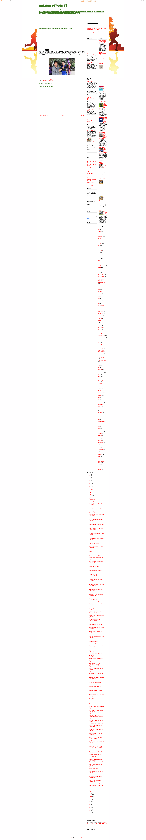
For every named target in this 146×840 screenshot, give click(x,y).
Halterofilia (99, 325)
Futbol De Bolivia (102, 40)
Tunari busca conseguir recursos (95, 769)
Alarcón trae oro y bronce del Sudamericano (94, 644)
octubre (91, 492)
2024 (90, 477)
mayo (91, 791)
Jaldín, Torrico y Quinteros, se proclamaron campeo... (94, 684)
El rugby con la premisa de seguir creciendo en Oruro (95, 620)
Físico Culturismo (101, 305)
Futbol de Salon (62, 13)
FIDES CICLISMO (90, 182)
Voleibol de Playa (101, 467)
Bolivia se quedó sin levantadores (95, 566)
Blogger (82, 837)
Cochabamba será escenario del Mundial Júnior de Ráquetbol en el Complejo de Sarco (96, 29)
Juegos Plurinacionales (102, 357)
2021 (90, 481)
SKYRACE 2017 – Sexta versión (95, 682)
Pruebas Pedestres (101, 421)
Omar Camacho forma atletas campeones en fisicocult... (94, 664)
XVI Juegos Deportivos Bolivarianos (91, 168)
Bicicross (99, 248)
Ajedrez (96, 11)
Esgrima (99, 296)
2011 (90, 807)
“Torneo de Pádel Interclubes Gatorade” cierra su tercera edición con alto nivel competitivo (96, 35)
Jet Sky (99, 338)
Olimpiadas (55, 13)
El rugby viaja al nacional (91, 130)
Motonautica (100, 386)
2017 (90, 488)
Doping (99, 289)
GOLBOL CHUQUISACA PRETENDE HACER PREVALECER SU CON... (95, 747)
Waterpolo (99, 469)
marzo (91, 794)
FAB (98, 301)
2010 (90, 809)
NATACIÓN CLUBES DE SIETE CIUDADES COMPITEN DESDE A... (96, 755)
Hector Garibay (100, 327)
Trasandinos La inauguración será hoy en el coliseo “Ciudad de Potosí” (92, 120)
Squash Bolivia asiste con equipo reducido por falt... (95, 783)
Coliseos (99, 272)
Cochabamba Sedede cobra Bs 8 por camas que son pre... (96, 635)
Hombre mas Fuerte (101, 335)
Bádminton (100, 240)
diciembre (91, 489)
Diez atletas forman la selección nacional (96, 727)
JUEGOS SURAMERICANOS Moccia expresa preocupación (90, 99)
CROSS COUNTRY (101, 274)
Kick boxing (100, 369)
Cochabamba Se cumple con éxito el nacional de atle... (96, 762)
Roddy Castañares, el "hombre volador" (96, 785)
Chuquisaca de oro (90, 81)
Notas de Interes (46, 80)
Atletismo (74, 11)
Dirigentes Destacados (102, 286)
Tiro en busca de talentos (93, 768)
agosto (91, 495)
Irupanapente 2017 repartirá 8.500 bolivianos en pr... (95, 760)
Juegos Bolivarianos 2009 (92, 169)
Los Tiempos (92, 824)
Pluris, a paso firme (92, 512)
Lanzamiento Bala (101, 372)
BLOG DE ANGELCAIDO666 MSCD (102, 53)
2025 (90, 475)
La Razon (89, 823)
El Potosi (96, 824)
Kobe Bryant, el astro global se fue (104, 166)
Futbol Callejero (100, 311)
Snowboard (100, 435)
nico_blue (71, 837)
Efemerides (100, 291)
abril (90, 793)
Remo (99, 426)
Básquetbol (100, 243)
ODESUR (99, 395)
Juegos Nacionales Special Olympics (101, 351)
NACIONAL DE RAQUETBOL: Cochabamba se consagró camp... (96, 716)
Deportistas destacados (102, 282)
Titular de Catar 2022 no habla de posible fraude (105, 213)
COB (98, 270)
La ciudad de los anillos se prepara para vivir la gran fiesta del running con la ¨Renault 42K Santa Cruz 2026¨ (96, 32)
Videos (99, 464)
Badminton (100, 238)
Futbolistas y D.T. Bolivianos (102, 102)
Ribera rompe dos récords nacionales (96, 511)
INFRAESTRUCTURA (101, 337)
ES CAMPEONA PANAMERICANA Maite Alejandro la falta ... (96, 585)
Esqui (99, 298)
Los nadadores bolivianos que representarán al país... (94, 599)
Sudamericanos (100, 442)
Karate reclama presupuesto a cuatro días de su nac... (96, 777)
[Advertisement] (73, 18)
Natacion (101, 11)
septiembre (92, 494)
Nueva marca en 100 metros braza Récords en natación (95, 541)
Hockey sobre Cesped (102, 330)
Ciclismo (77, 13)
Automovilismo (100, 236)
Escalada (99, 293)
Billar (98, 252)
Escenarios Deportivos (102, 294)
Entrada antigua (82, 115)
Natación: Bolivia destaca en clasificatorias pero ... (94, 575)
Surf (98, 444)
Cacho (99, 263)
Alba (98, 229)
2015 (90, 801)
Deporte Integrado (101, 276)
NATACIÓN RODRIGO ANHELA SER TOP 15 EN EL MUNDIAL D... (96, 738)
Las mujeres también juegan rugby (95, 570)
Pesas (99, 415)
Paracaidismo (100, 404)
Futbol (41, 13)
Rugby (91, 11)
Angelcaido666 (90, 185)
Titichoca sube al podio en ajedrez (95, 731)
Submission (100, 440)
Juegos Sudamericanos (102, 360)
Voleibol (99, 466)
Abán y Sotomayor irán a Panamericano (96, 740)
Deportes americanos (101, 163)
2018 (90, 486)
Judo (98, 342)
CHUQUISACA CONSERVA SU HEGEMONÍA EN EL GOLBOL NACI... (96, 723)
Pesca (99, 417)
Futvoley (99, 316)
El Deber (103, 823)
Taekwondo (100, 445)
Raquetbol (85, 11)
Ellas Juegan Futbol (103, 117)
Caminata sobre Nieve (102, 265)
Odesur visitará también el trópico (95, 597)
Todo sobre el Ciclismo (101, 194)
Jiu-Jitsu (99, 340)
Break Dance (100, 262)
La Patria (93, 823)
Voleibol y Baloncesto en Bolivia (101, 85)
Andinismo (99, 233)
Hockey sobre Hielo (101, 333)
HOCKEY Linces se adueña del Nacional (96, 706)
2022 (90, 480)
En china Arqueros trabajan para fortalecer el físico (95, 688)
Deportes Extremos (101, 277)
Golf (72, 13)
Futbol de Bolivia (90, 184)
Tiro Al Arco (51, 80)
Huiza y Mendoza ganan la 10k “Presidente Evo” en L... (94, 708)
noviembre (92, 491)
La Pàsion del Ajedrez (91, 175)
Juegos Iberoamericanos (102, 345)
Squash (99, 438)
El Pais (100, 823)
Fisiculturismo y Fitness (102, 307)
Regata (99, 424)
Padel (99, 399)
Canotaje (99, 267)
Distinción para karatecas (93, 617)
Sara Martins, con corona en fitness (95, 690)
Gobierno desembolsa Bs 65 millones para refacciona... (96, 529)
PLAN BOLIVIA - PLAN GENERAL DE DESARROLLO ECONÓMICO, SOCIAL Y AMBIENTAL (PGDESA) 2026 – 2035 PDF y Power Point (103, 58)
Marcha (99, 376)
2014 (90, 802)
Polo (98, 419)
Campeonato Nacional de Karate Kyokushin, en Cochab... (95, 745)
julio (90, 497)
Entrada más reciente (44, 115)
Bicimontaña (100, 250)
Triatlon (99, 456)
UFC (98, 458)
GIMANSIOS (100, 318)
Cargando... (89, 153)
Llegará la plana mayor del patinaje (95, 624)
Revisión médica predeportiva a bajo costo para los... (95, 609)
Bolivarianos (100, 254)
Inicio (63, 115)
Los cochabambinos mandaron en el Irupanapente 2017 (95, 646)
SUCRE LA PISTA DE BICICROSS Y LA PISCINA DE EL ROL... (96, 593)
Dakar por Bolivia (102, 132)
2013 (90, 804)
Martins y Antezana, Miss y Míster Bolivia (96, 694)
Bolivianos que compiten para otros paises (102, 256)
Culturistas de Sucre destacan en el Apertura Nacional (95, 718)
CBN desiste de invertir (93, 551)
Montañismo (100, 383)
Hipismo (99, 329)
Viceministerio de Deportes (101, 462)
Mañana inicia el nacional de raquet (95, 766)
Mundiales (99, 388)
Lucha (99, 374)
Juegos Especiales (101, 344)
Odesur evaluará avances (94, 543)
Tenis (69, 11)
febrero (91, 796)
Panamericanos (100, 402)
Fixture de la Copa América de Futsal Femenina (105, 120)
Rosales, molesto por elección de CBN (96, 557)
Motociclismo (100, 385)
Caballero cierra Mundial (93, 641)
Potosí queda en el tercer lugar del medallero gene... (95, 656)
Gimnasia (99, 320)
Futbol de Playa (100, 313)
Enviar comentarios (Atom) (65, 118)
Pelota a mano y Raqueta (102, 409)
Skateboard (100, 433)
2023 (90, 478)
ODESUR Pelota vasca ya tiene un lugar (96, 673)
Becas (99, 245)
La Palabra (97, 823)
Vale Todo (99, 459)
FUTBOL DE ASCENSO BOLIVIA (102, 64)
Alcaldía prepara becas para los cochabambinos (95, 622)
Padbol (99, 397)
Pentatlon (99, 414)
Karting (99, 367)
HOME (41, 11)
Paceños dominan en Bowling (94, 625)
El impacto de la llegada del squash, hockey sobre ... (95, 590)
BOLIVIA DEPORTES (53, 6)
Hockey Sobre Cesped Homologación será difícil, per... (96, 499)
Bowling (99, 258)
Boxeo (68, 13)
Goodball (99, 323)
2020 (90, 483)
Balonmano (100, 241)
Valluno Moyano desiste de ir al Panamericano (95, 502)
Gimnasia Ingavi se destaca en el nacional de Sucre (95, 704)
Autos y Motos (47, 13)
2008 (90, 812)
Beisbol (80, 11)
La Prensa (104, 822)
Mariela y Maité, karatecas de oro (95, 686)
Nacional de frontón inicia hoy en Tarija (96, 611)
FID (98, 303)
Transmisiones (100, 454)
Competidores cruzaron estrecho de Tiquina (91, 54)
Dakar (55, 11)
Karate (99, 365)
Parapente (99, 406)
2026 (90, 474)
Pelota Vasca (100, 412)
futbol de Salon (100, 315)
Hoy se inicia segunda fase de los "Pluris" (96, 524)
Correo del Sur (101, 824)
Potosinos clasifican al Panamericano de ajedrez (92, 72)
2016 (90, 799)
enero (91, 797)
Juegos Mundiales (101, 348)
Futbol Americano (101, 309)
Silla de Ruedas (100, 431)
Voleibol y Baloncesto (62, 11)
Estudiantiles (100, 300)
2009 (90, 810)
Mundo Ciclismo (90, 173)
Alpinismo (99, 231)
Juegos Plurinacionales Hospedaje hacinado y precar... (95, 509)
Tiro (98, 451)
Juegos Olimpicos (48, 11)
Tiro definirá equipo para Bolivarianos (96, 555)
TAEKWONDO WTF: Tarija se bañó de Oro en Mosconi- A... (96, 640)
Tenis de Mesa (100, 449)
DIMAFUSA (100, 285)
